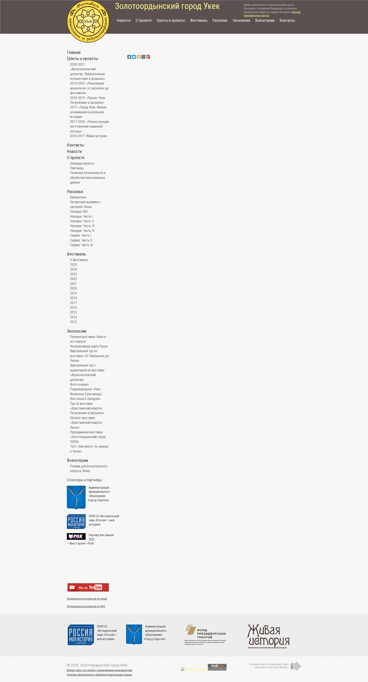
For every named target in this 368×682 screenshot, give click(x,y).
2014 (73, 317)
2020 (73, 288)
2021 (73, 284)
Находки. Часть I (81, 216)
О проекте (144, 20)
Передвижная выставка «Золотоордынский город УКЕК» (88, 437)
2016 (73, 308)
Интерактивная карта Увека (89, 346)
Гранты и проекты (171, 20)
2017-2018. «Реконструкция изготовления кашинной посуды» (89, 126)
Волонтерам (265, 20)
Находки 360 (79, 212)
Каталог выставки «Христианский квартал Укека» (86, 422)
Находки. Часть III (82, 226)
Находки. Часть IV (82, 231)
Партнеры (77, 168)
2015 (73, 312)
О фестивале (79, 260)
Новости (124, 20)
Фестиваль (198, 20)
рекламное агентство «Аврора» (272, 667)
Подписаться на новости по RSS (86, 606)
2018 (73, 298)
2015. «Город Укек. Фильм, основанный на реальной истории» (88, 112)
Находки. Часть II (82, 221)
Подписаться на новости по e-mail (87, 598)
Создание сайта (257, 664)
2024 (73, 269)
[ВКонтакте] (129, 57)
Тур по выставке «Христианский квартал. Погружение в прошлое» (87, 408)
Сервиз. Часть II (81, 240)
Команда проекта (82, 163)
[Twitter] (134, 57)
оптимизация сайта (278, 664)
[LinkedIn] (153, 57)
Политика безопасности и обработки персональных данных (87, 177)
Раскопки (220, 20)
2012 (73, 322)
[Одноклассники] (139, 57)
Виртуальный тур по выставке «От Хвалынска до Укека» (89, 356)
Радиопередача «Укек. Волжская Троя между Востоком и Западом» (86, 394)
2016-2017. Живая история (88, 136)
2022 (73, 279)
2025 (73, 265)
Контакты (287, 20)
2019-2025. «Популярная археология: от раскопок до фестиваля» (89, 88)
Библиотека (78, 197)
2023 (73, 274)
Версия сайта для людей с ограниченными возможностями (99, 670)
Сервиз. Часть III (81, 245)
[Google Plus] (148, 57)
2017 (73, 303)
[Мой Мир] (143, 57)
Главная (73, 52)
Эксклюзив (241, 20)
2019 (73, 293)
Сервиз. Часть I (80, 235)
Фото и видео (79, 384)
